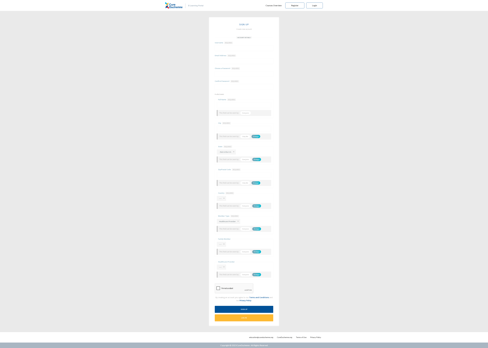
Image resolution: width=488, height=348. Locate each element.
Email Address (225, 55)
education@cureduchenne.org (261, 337)
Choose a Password (227, 68)
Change (256, 136)
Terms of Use (301, 337)
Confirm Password (226, 81)
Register (295, 5)
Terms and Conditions (259, 297)
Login (314, 5)
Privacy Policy (245, 300)
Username (223, 43)
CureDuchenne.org (284, 337)
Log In (244, 318)
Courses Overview (274, 5)
